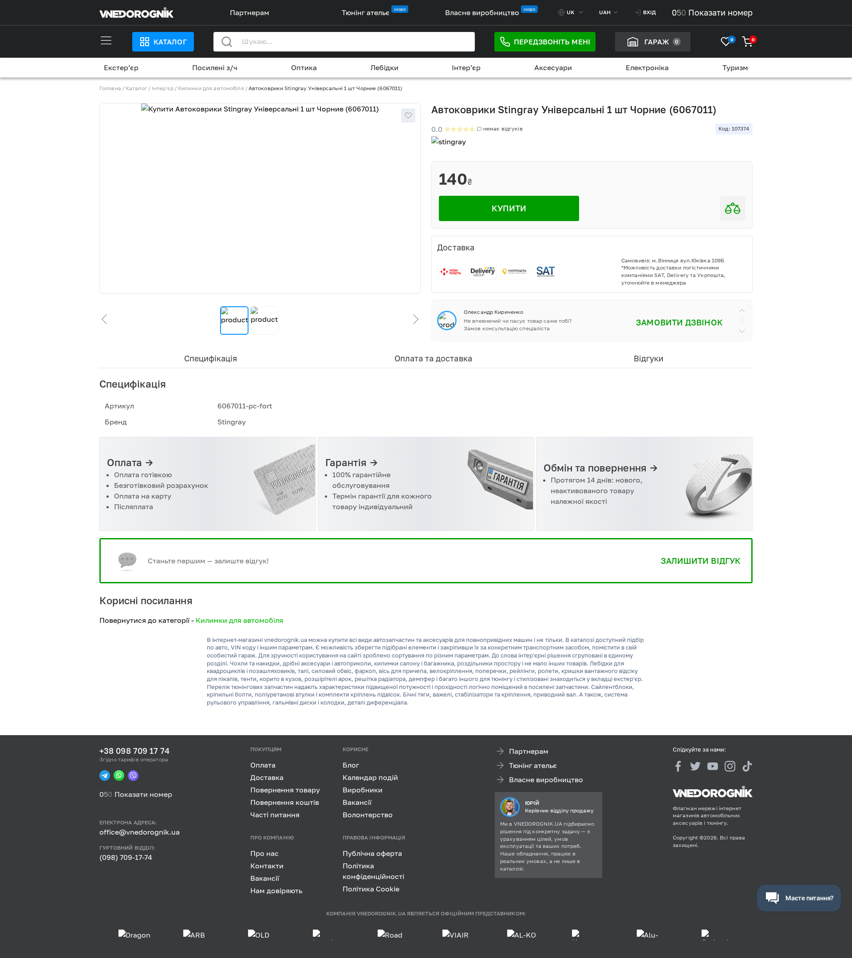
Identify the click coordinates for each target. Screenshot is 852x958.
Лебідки (384, 67)
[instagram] (730, 766)
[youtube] (712, 766)
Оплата (263, 764)
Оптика (304, 67)
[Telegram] (104, 775)
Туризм (735, 67)
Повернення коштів (284, 802)
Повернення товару (285, 789)
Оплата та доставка (433, 358)
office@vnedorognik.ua (139, 831)
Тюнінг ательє (366, 12)
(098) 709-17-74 (125, 857)
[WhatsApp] (119, 775)
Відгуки (648, 358)
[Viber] (133, 775)
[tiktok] (747, 766)
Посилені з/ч (214, 67)
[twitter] (695, 766)
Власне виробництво (482, 12)
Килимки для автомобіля (211, 88)
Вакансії (357, 802)
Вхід (649, 12)
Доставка (267, 777)
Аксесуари (553, 67)
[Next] (412, 319)
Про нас (264, 852)
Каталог (170, 41)
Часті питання (275, 814)
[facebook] (678, 766)
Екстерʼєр (121, 67)
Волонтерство (368, 814)
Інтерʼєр (466, 67)
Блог (351, 764)
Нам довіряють (276, 890)
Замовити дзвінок (679, 322)
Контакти (267, 865)
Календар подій (370, 777)
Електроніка (647, 67)
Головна (110, 88)
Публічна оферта (372, 852)
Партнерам (249, 12)
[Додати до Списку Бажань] (408, 115)
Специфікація (210, 358)
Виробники (363, 789)
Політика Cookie (371, 888)
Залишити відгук (701, 561)
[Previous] (108, 319)
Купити (509, 208)
